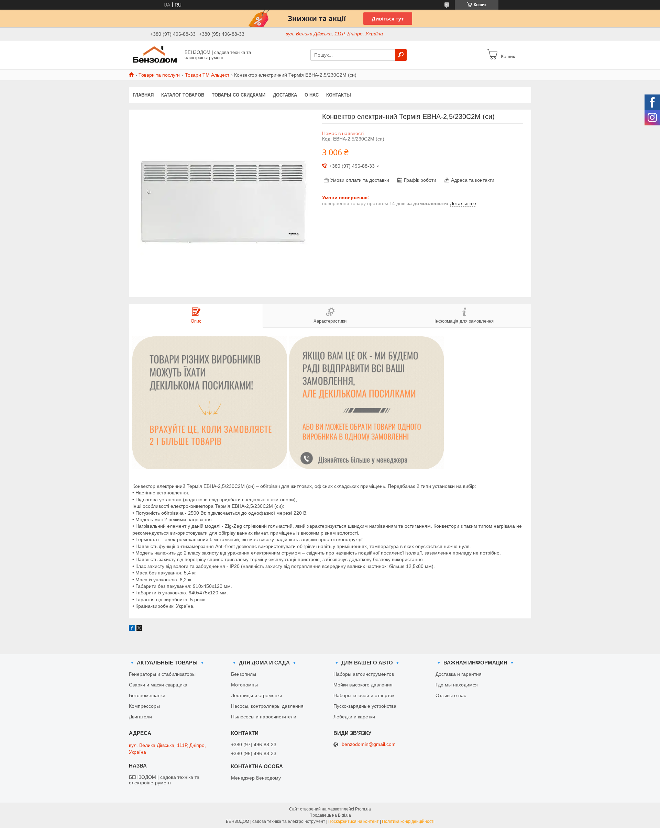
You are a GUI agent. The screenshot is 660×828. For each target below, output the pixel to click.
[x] (139, 629)
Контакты (338, 95)
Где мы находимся (457, 684)
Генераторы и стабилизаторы (162, 674)
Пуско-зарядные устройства (364, 706)
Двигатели (140, 716)
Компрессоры (144, 706)
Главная (143, 95)
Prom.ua (363, 809)
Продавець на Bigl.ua (330, 815)
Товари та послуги (159, 75)
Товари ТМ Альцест (207, 75)
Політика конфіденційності (408, 821)
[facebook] (132, 629)
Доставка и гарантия (459, 674)
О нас (312, 95)
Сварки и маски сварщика (158, 684)
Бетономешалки (147, 695)
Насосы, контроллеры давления (267, 706)
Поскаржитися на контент (353, 821)
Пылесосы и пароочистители (263, 716)
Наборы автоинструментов (363, 674)
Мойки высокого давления (363, 684)
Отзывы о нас (451, 695)
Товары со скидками (238, 95)
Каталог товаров (182, 95)
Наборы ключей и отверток (363, 695)
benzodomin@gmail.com (369, 744)
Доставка (285, 95)
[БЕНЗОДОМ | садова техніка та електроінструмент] (154, 54)
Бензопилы (243, 674)
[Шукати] (401, 55)
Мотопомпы (244, 684)
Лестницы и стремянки (256, 695)
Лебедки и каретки (354, 716)
